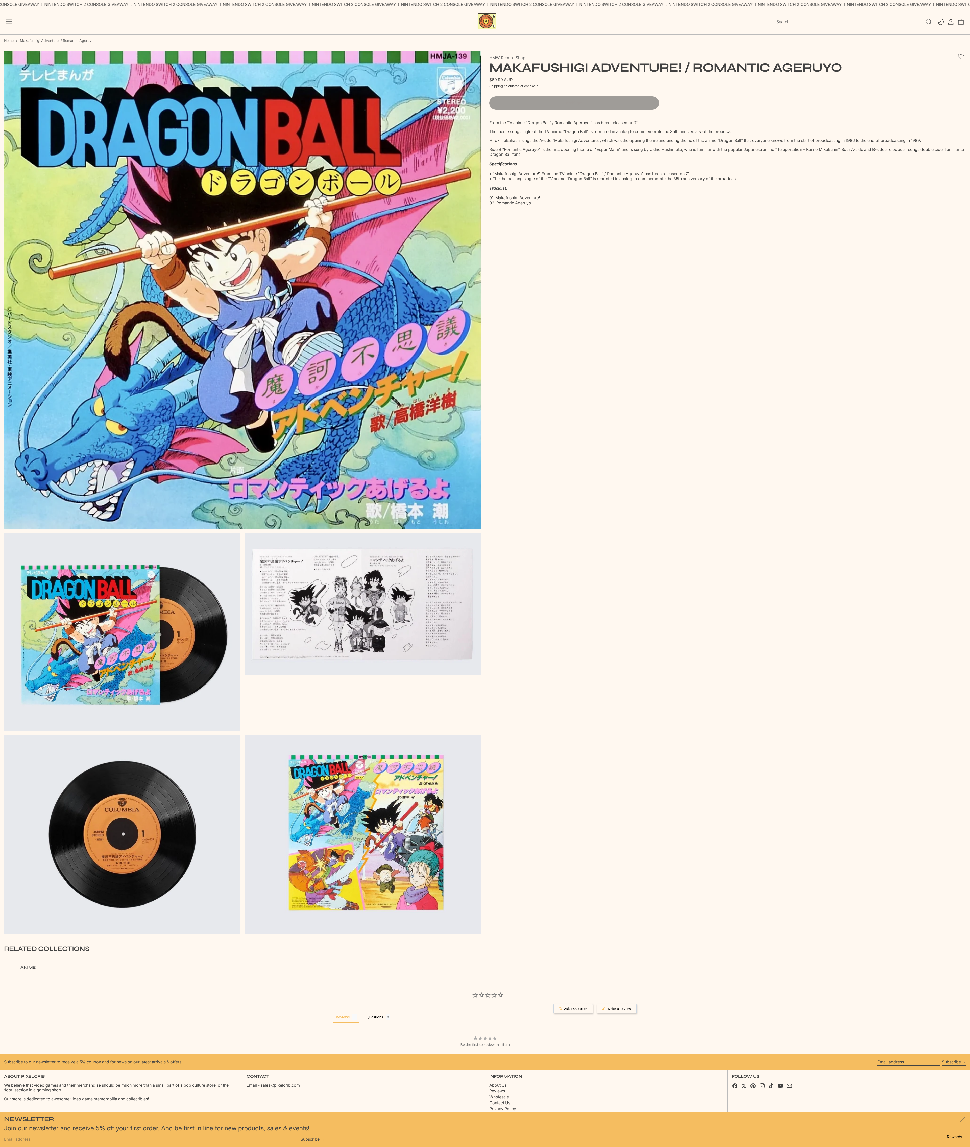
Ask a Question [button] (576, 1008)
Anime (28, 967)
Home (9, 40)
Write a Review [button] (619, 1008)
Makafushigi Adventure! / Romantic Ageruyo (56, 40)
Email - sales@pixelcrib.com (273, 1085)
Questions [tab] (375, 1016)
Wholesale (499, 1096)
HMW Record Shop (507, 57)
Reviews (497, 1090)
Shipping (496, 86)
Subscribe (951, 1061)
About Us (498, 1085)
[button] (961, 22)
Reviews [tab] (343, 1016)
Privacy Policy (502, 1108)
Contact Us (499, 1102)
